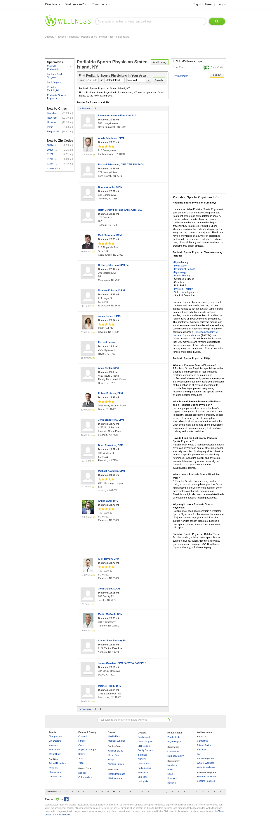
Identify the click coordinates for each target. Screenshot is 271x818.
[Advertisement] (112, 48)
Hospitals (53, 767)
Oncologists (144, 763)
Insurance (113, 769)
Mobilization (180, 265)
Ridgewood (53, 131)
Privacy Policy (180, 76)
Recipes (171, 783)
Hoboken (51, 122)
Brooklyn (51, 113)
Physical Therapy (183, 288)
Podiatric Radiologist (53, 89)
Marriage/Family (175, 756)
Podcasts (172, 778)
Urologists (143, 781)
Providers (62, 37)
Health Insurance (116, 774)
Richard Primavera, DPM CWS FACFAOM (121, 164)
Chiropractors (55, 736)
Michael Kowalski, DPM (111, 471)
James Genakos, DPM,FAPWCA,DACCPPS (122, 663)
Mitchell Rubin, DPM (109, 685)
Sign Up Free (202, 4)
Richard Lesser (106, 342)
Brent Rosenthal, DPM (110, 445)
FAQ (199, 754)
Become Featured (206, 781)
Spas (81, 758)
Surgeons (142, 777)
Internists (142, 755)
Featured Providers (206, 776)
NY (112, 37)
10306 (50, 149)
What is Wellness (205, 763)
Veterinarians (55, 776)
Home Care (114, 755)
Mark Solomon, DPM (110, 235)
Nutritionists (54, 749)
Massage (53, 745)
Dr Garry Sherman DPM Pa (113, 265)
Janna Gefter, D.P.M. (109, 316)
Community (99, 4)
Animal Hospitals (57, 763)
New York (52, 117)
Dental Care (84, 768)
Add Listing (159, 62)
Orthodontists (85, 777)
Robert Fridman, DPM (110, 393)
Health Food (114, 736)
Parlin (50, 127)
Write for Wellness (206, 767)
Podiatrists (143, 772)
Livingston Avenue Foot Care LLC (117, 115)
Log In (222, 4)
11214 (50, 159)
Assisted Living (115, 750)
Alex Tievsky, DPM (108, 558)
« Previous (85, 108)
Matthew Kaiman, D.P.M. (112, 290)
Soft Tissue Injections (186, 292)
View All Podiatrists (53, 68)
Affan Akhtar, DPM (108, 368)
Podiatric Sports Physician (94, 37)
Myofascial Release (184, 269)
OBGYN (142, 759)
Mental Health (174, 732)
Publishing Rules (205, 758)
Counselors (173, 751)
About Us (201, 736)
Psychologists (174, 741)
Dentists (82, 773)
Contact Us (202, 741)
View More (54, 168)
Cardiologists (144, 737)
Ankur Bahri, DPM (108, 500)
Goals (170, 774)
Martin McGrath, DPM (110, 614)
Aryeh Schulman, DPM (111, 138)
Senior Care (114, 746)
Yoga (81, 763)
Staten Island (122, 37)
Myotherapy (180, 272)
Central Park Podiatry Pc (112, 640)
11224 (50, 163)
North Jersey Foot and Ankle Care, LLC (120, 209)
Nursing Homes (116, 764)
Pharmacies (55, 772)
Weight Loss (55, 754)
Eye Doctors (55, 741)
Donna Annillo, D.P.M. (110, 187)
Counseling (173, 747)
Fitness (82, 741)
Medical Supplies (116, 741)
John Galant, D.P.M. (109, 588)
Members (172, 765)
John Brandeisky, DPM (111, 419)
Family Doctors (145, 750)
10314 (50, 145)
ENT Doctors (144, 746)
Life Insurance (115, 778)
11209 (50, 154)
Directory (51, 4)
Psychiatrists (173, 737)
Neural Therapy (182, 275)
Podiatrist (74, 37)
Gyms (81, 745)
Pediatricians (144, 768)
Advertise (201, 749)
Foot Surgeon (54, 82)
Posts (170, 769)
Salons (81, 754)
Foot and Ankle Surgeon (55, 76)
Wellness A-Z (74, 4)
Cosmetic (83, 736)
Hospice (112, 759)
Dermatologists (145, 741)
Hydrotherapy (181, 262)
